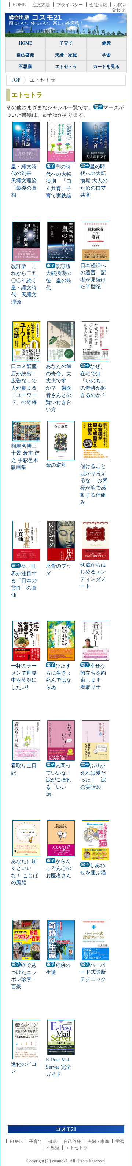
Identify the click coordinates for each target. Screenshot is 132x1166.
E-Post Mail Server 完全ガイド (58, 1067)
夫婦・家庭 (66, 54)
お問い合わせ (119, 7)
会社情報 (98, 4)
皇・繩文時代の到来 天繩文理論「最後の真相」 (24, 181)
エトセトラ (66, 66)
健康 (106, 43)
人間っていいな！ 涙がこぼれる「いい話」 (61, 780)
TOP (16, 80)
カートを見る (106, 66)
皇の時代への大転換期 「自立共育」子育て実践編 (59, 181)
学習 (106, 54)
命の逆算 (56, 465)
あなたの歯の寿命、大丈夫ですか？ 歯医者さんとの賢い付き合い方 (59, 388)
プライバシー (69, 4)
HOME (19, 4)
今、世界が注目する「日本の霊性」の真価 (24, 581)
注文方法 (41, 4)
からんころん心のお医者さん (59, 868)
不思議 (25, 66)
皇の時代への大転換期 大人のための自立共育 (93, 181)
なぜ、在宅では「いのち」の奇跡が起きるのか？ (93, 381)
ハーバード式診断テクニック (93, 972)
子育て (66, 43)
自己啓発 (25, 54)
